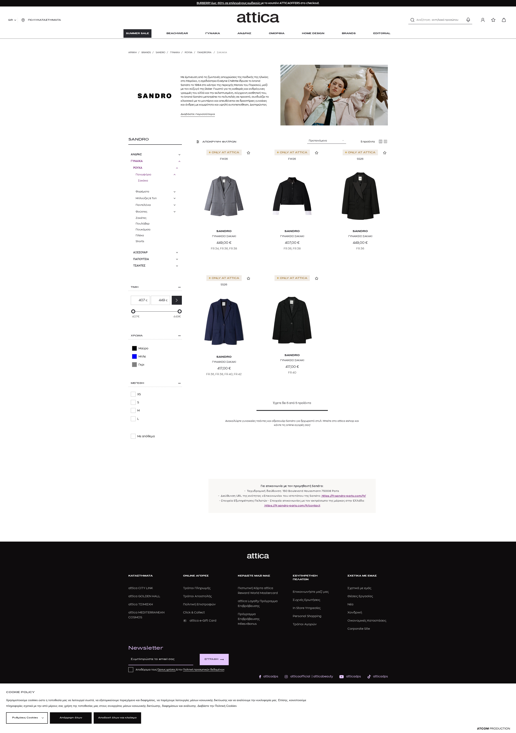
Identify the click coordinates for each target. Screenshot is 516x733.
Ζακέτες (141, 218)
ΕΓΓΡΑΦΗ (211, 659)
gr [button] (10, 20)
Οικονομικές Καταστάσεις (367, 620)
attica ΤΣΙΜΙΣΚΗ (140, 604)
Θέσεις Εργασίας (360, 596)
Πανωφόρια (204, 52)
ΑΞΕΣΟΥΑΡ (140, 252)
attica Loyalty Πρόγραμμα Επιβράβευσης (258, 604)
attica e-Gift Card (203, 620)
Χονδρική (355, 612)
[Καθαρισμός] (461, 20)
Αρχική (132, 52)
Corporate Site (359, 628)
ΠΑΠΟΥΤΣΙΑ (141, 259)
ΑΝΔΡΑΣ (136, 154)
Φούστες (141, 211)
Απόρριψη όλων (71, 718)
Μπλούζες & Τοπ (146, 198)
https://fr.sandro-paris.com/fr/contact (292, 505)
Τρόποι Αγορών (305, 624)
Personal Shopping (307, 616)
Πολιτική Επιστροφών (199, 604)
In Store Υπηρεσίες (307, 608)
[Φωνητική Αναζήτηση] (468, 20)
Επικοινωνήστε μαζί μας (311, 591)
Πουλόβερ (142, 223)
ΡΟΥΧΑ (188, 52)
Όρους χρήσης (167, 669)
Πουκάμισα (143, 229)
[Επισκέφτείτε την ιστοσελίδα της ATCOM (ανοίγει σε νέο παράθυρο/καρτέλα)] (493, 728)
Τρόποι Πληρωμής (196, 588)
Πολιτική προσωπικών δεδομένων (203, 669)
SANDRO (160, 52)
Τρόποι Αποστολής (197, 596)
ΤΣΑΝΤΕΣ (139, 265)
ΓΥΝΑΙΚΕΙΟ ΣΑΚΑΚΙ (224, 236)
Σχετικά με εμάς (359, 588)
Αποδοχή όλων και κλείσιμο (117, 718)
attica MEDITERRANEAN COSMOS (146, 615)
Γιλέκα (140, 235)
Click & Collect (194, 612)
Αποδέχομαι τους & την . (180, 669)
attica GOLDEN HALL (144, 596)
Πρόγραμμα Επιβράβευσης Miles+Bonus (249, 619)
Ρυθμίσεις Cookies (25, 718)
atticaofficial (300, 676)
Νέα (350, 604)
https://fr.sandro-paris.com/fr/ (343, 495)
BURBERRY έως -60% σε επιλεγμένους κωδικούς (229, 3)
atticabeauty (322, 676)
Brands (146, 52)
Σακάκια (143, 180)
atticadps (270, 676)
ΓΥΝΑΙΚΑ (175, 52)
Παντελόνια (143, 205)
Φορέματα (142, 191)
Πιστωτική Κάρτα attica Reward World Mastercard (258, 591)
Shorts (140, 241)
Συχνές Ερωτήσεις (306, 599)
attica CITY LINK (140, 588)
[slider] (133, 311)
